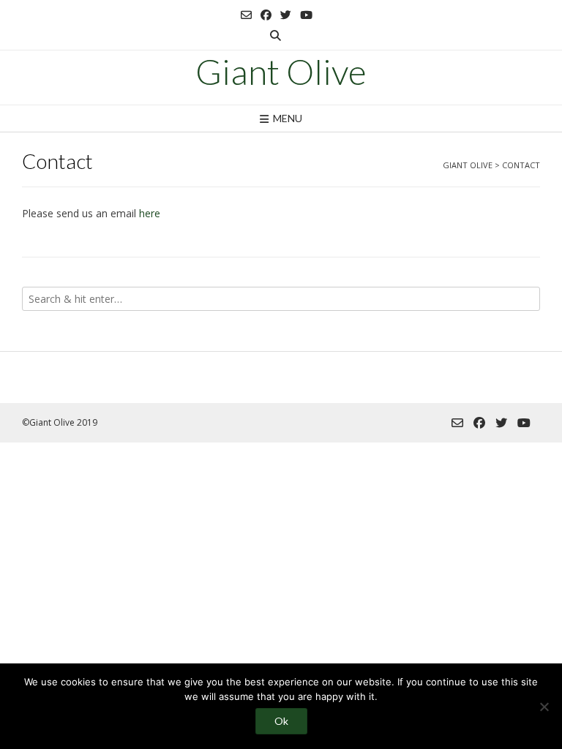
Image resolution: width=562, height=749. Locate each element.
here (149, 213)
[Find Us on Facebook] (266, 15)
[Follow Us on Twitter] (285, 15)
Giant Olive (281, 71)
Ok (281, 721)
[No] (543, 706)
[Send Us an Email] (246, 15)
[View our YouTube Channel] (306, 15)
